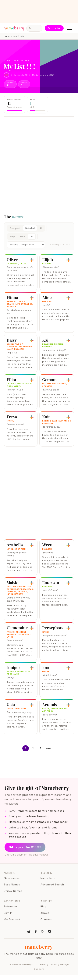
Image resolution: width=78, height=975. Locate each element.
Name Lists (48, 878)
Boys (12, 236)
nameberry (39, 946)
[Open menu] (69, 28)
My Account (12, 919)
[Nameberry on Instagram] (49, 931)
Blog (43, 906)
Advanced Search (52, 884)
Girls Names (12, 878)
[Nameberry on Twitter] (29, 931)
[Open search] (34, 28)
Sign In (8, 913)
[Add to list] (32, 260)
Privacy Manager (60, 964)
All (41, 228)
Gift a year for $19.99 (25, 847)
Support (39, 968)
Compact (15, 228)
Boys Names (12, 884)
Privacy (44, 964)
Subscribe (54, 28)
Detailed (30, 228)
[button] (39, 236)
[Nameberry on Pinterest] (42, 931)
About (45, 913)
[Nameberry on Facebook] (35, 931)
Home (7, 36)
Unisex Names (13, 891)
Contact (46, 919)
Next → (50, 748)
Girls (23, 236)
